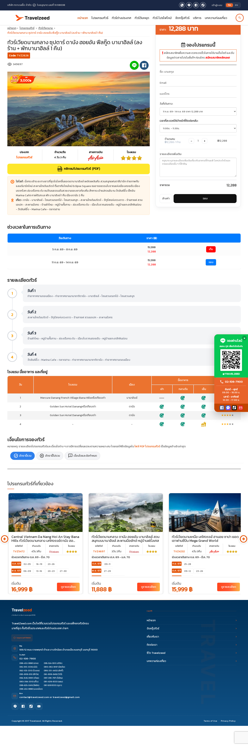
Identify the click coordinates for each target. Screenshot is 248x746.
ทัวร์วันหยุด (142, 17)
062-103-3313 (25, 670)
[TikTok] (234, 407)
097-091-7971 (50, 677)
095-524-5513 (50, 663)
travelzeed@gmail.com (66, 697)
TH (229, 5)
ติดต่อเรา (152, 645)
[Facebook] (222, 407)
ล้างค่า (166, 198)
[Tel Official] (182, 5)
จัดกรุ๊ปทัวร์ (182, 17)
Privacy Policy (228, 720)
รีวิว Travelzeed (156, 653)
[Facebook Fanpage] (196, 5)
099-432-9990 (26, 663)
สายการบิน (54, 545)
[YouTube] (38, 706)
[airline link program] (54, 551)
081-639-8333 (51, 681)
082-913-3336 (26, 666)
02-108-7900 (27, 658)
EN (236, 5)
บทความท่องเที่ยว (216, 17)
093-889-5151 (25, 674)
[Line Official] (189, 5)
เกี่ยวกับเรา (153, 637)
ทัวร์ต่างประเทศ (121, 17)
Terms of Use (210, 720)
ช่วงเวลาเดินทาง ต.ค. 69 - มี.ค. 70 (30, 557)
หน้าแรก (83, 17)
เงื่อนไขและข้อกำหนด (82, 456)
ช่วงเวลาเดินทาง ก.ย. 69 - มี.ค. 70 (191, 557)
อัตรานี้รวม (22, 456)
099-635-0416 (26, 685)
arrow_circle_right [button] (243, 539)
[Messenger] (228, 407)
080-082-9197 (51, 666)
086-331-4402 (50, 670)
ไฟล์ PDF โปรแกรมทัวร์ (147, 446)
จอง (205, 198)
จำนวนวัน (36, 545)
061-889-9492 (50, 674)
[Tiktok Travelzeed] (203, 5)
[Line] (15, 706)
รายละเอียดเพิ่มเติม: (171, 154)
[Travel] (32, 16)
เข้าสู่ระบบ (217, 5)
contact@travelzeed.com (34, 697)
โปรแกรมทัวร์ (27, 28)
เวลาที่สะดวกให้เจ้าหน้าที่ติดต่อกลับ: (179, 121)
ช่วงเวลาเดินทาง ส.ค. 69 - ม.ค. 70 (111, 557)
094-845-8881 (26, 677)
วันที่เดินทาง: (166, 104)
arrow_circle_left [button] (4, 539)
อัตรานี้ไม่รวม (50, 456)
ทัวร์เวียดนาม (45, 28)
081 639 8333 (50, 685)
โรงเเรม (71, 545)
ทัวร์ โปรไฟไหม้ (162, 17)
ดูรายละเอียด (68, 587)
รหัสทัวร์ (19, 545)
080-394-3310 (26, 681)
